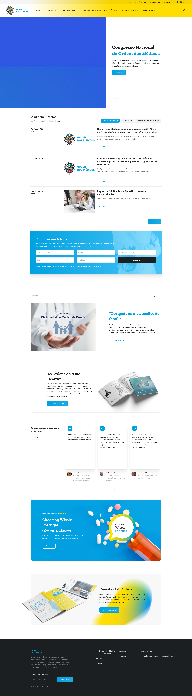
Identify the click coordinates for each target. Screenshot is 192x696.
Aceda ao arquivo (109, 610)
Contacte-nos (146, 651)
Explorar (49, 546)
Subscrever (65, 680)
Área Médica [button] (51, 10)
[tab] (114, 489)
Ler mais (102, 146)
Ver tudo (154, 222)
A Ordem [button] (37, 10)
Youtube (121, 661)
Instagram (122, 656)
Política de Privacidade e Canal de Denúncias (105, 652)
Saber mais (120, 72)
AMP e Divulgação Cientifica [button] (94, 10)
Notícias (99, 658)
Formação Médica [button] (69, 10)
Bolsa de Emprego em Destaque (148, 120)
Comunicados (127, 120)
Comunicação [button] (147, 10)
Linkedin (99, 663)
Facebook (122, 651)
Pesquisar (137, 260)
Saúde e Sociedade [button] (129, 10)
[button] (114, 97)
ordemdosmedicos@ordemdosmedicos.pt (157, 656)
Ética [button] (113, 10)
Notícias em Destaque (110, 120)
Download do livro (57, 403)
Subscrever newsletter (40, 675)
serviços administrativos (77, 266)
